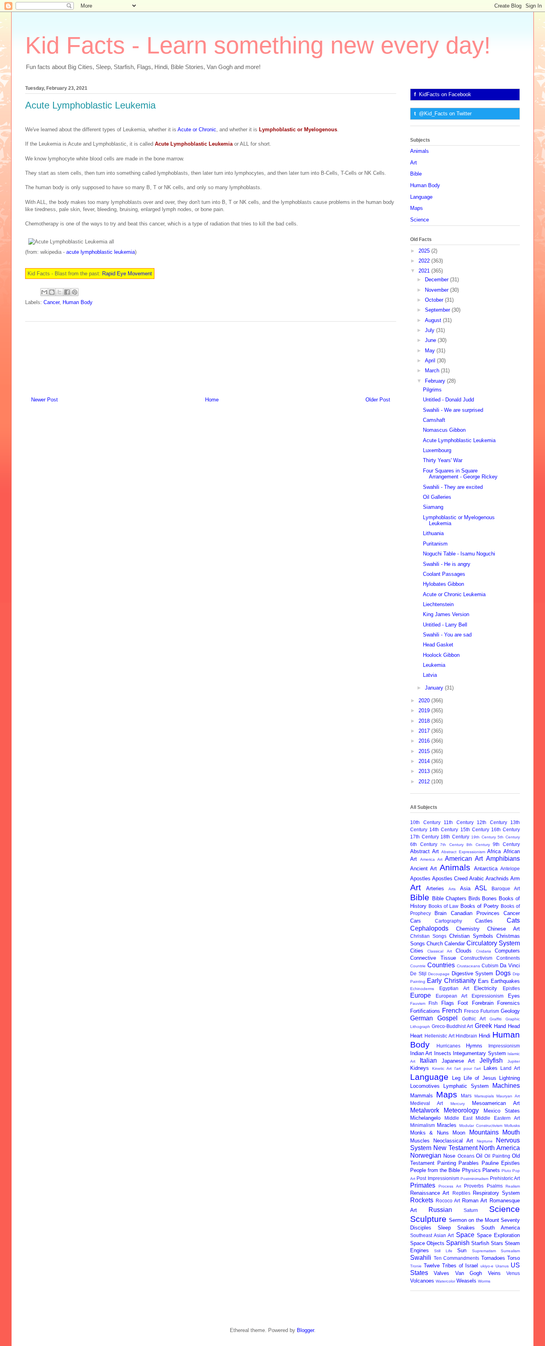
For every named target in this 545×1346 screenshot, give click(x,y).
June (431, 340)
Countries (441, 965)
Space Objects (427, 1243)
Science (419, 220)
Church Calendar (446, 944)
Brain (440, 913)
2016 (425, 741)
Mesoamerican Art (496, 1103)
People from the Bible (435, 1170)
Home (212, 400)
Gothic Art (474, 1018)
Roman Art (474, 1201)
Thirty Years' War (442, 460)
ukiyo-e (487, 1266)
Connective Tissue (433, 958)
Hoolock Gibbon (441, 655)
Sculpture (428, 1218)
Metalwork (424, 1110)
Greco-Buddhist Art (452, 1026)
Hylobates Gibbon (443, 584)
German (421, 1018)
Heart (416, 1036)
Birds (474, 898)
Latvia (430, 675)
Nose (449, 1156)
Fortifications (425, 1011)
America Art (431, 859)
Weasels (466, 1281)
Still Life (443, 1251)
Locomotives (425, 1086)
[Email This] (44, 292)
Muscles (420, 1141)
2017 (425, 731)
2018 (425, 721)
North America (499, 1147)
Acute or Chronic (197, 129)
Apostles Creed (450, 879)
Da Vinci (510, 965)
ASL (481, 888)
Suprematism (484, 1251)
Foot (463, 1003)
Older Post (377, 400)
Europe (420, 995)
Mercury (457, 1103)
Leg (456, 1078)
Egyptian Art (454, 988)
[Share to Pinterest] (75, 292)
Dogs (503, 973)
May (430, 351)
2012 (425, 782)
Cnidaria (483, 951)
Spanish (458, 1242)
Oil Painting (497, 1155)
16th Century (505, 829)
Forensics (508, 1003)
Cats (513, 920)
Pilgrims (432, 390)
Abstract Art (424, 851)
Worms (484, 1281)
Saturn (471, 1210)
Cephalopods (429, 928)
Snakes (466, 1228)
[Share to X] (59, 292)
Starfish (480, 1243)
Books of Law (443, 906)
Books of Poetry (479, 906)
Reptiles (461, 1193)
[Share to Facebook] (67, 292)
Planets (491, 1170)
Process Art (449, 1186)
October (435, 300)
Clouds (464, 951)
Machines (506, 1085)
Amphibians (503, 858)
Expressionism (488, 995)
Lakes (491, 1068)
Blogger (305, 1330)
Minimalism (422, 1125)
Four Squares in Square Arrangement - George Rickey (460, 474)
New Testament (455, 1147)
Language (421, 197)
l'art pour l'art (467, 1068)
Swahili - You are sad (447, 635)
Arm (515, 879)
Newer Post (44, 400)
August (434, 320)
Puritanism (435, 544)
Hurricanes (448, 1045)
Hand (500, 1026)
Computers (507, 951)
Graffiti (496, 1019)
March (433, 371)
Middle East (458, 1118)
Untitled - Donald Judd (448, 400)
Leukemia (434, 665)
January (435, 688)
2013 (425, 771)
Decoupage (439, 974)
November (437, 290)
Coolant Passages (444, 574)
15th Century (474, 829)
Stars (497, 1243)
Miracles (446, 1125)
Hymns (474, 1046)
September (438, 310)
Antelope (510, 868)
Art (413, 163)
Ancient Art (423, 869)
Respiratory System (496, 1193)
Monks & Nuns (429, 1133)
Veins (494, 1273)
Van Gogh (468, 1273)
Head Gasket (438, 645)
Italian (428, 1060)
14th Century (443, 829)
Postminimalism (474, 1178)
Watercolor (445, 1281)
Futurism (489, 1011)
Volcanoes (422, 1281)
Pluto (506, 1170)
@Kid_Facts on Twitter (445, 114)
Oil (479, 1156)
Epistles (511, 988)
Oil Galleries (437, 497)
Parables (468, 1163)
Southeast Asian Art (432, 1235)
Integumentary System (479, 1053)
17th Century (424, 836)
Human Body (78, 302)
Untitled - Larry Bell (445, 625)
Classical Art (439, 951)
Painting (446, 1163)
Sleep (444, 1228)
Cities (416, 951)
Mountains (484, 1132)
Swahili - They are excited (453, 487)
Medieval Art (426, 1103)
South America (500, 1228)
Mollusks (512, 1125)
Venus (513, 1273)
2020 (425, 701)
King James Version (446, 614)
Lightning (509, 1078)
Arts (452, 889)
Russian (440, 1209)
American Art (464, 858)
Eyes (514, 996)
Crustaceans (468, 966)
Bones (489, 898)
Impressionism (504, 1045)
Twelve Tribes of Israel (451, 1266)
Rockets (421, 1200)
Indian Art (421, 1053)
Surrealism (510, 1251)
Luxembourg (437, 450)
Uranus (502, 1266)
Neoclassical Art (453, 1141)
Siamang (433, 507)
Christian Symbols (471, 936)
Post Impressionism (438, 1178)
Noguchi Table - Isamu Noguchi (459, 554)
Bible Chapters (449, 898)
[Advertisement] (210, 356)
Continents (508, 958)
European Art (451, 995)
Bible (416, 174)
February (436, 381)
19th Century (483, 837)
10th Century (425, 822)
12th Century (492, 822)
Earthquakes (505, 981)
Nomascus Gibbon (444, 430)
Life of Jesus (480, 1078)
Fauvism (417, 1003)
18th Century (454, 836)
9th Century (506, 844)
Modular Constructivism (480, 1125)
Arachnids (497, 879)
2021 (425, 271)
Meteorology (461, 1110)
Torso (513, 1258)
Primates (422, 1185)
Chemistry (468, 929)
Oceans (466, 1155)
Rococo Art (448, 1200)
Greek (483, 1025)
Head (514, 1026)
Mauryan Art (508, 1096)
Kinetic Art (442, 1068)
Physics (471, 1170)
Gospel (447, 1018)
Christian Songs (428, 936)
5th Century (509, 837)
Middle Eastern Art (498, 1118)
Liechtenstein (438, 604)
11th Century (459, 822)
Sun (461, 1250)
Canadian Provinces (475, 913)
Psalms (495, 1185)
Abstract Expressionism (463, 852)
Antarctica (486, 869)
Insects (442, 1053)
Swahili (420, 1257)
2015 (425, 751)
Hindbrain (466, 1035)
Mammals (421, 1096)
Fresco (471, 1011)
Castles (484, 921)
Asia (465, 888)
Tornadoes (493, 1258)
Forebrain (483, 1003)
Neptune (485, 1141)
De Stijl (418, 973)
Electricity (485, 988)
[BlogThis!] (52, 292)
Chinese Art (503, 929)
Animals (419, 151)
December (437, 280)
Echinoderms (422, 988)
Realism (513, 1186)
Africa (494, 851)
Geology (510, 1011)
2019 (425, 711)
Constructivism (476, 958)
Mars (466, 1095)
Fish (433, 1003)
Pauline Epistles (501, 1163)
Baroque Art (506, 888)
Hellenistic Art (439, 1035)
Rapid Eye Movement (127, 274)
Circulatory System (493, 943)
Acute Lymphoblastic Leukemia (459, 440)
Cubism (490, 965)
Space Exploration (498, 1235)
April (431, 361)
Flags (447, 1003)
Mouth (511, 1132)
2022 (425, 261)
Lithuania (433, 533)
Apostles (420, 879)
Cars (415, 921)
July (430, 330)
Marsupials (484, 1096)
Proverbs (474, 1185)
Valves (441, 1273)
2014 (425, 761)
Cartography (448, 920)
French (452, 1010)
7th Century (452, 844)
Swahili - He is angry (446, 564)
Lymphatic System (466, 1086)
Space (465, 1234)
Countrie (418, 966)
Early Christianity (451, 980)
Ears (483, 981)
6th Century (423, 844)
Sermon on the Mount (474, 1220)
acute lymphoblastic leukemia (100, 252)
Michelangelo (425, 1118)
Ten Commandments (457, 1258)
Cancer (51, 302)
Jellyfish (491, 1060)
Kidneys (419, 1068)
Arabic (476, 879)
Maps (416, 208)
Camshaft (434, 420)
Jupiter (513, 1061)
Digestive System (473, 973)
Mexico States (502, 1111)
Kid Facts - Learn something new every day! (258, 45)
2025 (425, 251)
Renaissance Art (429, 1193)
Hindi (484, 1036)
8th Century (478, 844)
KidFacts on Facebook (445, 94)
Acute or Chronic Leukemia (454, 594)
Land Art (510, 1068)
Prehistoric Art (505, 1178)
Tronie (416, 1266)
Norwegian (425, 1155)
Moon (458, 1133)
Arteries (435, 888)
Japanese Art (458, 1061)
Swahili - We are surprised (453, 410)
